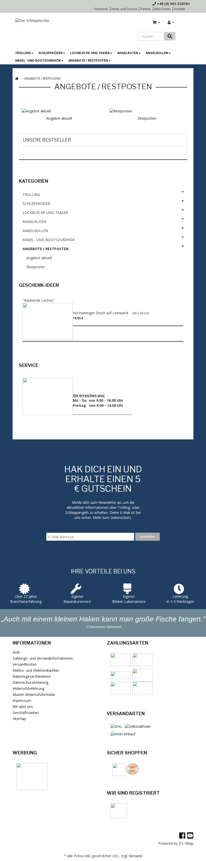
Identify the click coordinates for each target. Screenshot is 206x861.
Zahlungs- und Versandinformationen (43, 658)
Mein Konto (162, 9)
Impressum (22, 700)
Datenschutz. (121, 517)
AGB (16, 652)
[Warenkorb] (156, 22)
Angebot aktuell (59, 118)
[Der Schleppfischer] (31, 20)
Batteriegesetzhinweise (31, 676)
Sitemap (19, 718)
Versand (135, 855)
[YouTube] (190, 835)
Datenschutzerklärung (30, 682)
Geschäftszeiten (26, 712)
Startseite (101, 9)
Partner (145, 9)
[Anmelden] (171, 22)
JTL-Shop (186, 843)
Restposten (147, 118)
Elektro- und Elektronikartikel (36, 670)
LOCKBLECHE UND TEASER (90, 53)
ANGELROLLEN (157, 53)
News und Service (124, 9)
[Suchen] (170, 36)
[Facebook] (182, 835)
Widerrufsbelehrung (28, 688)
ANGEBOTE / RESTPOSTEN (88, 60)
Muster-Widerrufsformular (34, 694)
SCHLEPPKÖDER (50, 53)
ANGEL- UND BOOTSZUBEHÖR (38, 60)
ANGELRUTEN (127, 53)
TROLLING (23, 53)
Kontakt (179, 9)
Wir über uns (23, 706)
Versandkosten (25, 664)
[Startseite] (17, 78)
